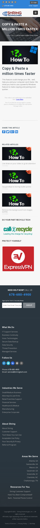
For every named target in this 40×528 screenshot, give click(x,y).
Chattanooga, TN (31, 480)
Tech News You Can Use (12, 435)
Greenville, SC (32, 474)
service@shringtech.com (17, 372)
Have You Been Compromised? (20, 495)
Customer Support (9, 431)
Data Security (7, 345)
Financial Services (9, 402)
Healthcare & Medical (10, 405)
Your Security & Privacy (11, 441)
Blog (13, 35)
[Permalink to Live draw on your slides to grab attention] (20, 153)
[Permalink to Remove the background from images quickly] (20, 200)
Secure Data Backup (10, 341)
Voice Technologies (10, 338)
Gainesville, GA (32, 464)
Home (9, 35)
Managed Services (9, 351)
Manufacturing (8, 409)
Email (30, 5)
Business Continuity (10, 335)
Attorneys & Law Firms (11, 396)
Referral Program (9, 445)
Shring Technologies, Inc (25, 512)
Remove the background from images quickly (17, 211)
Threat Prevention (9, 348)
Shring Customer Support (20, 491)
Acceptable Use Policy (10, 438)
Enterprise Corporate (10, 412)
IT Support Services (10, 332)
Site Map (32, 523)
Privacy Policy (22, 523)
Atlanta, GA (33, 461)
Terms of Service (10, 523)
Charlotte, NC (32, 477)
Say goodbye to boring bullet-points (16, 187)
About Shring (7, 428)
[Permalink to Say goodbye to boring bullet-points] (20, 176)
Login (34, 2)
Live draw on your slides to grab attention (19, 163)
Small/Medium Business (11, 392)
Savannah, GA (32, 471)
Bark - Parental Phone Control (20, 498)
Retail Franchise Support (12, 399)
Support (35, 5)
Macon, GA (33, 467)
